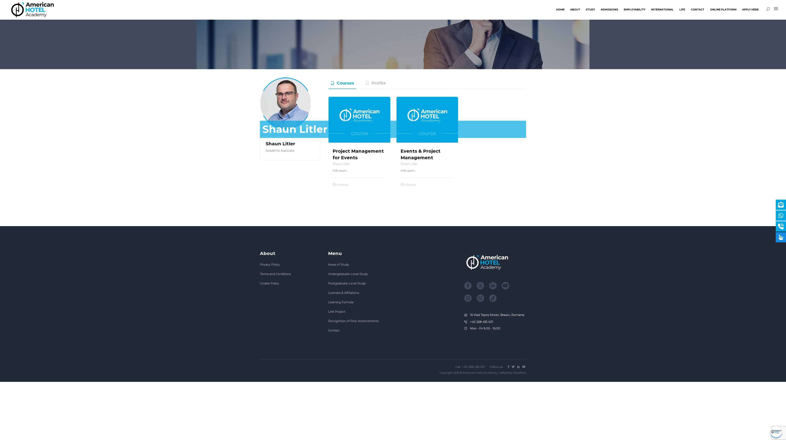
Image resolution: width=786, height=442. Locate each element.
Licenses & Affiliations (343, 293)
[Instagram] (468, 298)
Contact (334, 330)
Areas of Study (338, 264)
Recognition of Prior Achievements (353, 321)
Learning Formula (340, 302)
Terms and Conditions (275, 274)
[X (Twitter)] (480, 285)
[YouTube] (505, 285)
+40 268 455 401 (474, 367)
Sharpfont (519, 372)
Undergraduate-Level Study (348, 274)
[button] (776, 432)
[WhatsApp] (480, 298)
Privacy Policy (270, 264)
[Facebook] (468, 285)
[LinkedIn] (493, 285)
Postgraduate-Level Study (347, 283)
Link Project (336, 311)
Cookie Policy (269, 283)
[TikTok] (493, 298)
